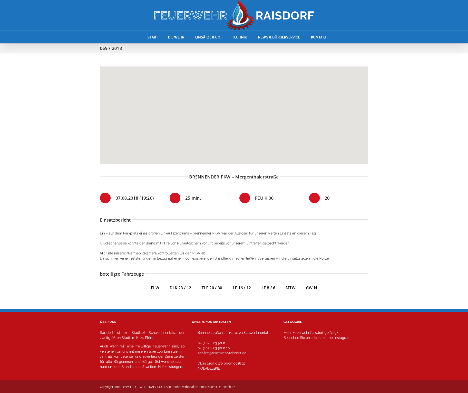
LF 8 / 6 (268, 287)
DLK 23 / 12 (186, 287)
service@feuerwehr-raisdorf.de (222, 353)
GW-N (311, 287)
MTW (290, 287)
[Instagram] (288, 359)
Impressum (207, 387)
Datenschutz (226, 387)
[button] (234, 112)
